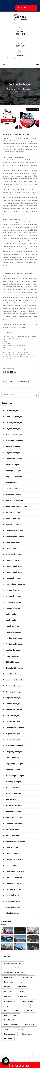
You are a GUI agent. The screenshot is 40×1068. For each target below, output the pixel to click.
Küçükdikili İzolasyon (14, 883)
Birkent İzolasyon (13, 662)
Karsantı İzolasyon (13, 578)
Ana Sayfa (11, 89)
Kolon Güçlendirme (11, 1024)
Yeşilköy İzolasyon (13, 596)
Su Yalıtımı (8, 1039)
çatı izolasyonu (22, 381)
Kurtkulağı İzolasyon (14, 817)
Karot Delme (8, 977)
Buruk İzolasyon (12, 799)
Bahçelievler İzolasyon (15, 566)
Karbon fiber (29, 1024)
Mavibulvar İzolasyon (14, 638)
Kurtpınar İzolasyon (14, 877)
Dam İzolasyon (9, 1034)
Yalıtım (6, 1029)
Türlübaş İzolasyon (13, 782)
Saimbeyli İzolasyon (14, 423)
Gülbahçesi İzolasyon (14, 859)
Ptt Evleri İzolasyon (13, 889)
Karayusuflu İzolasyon (15, 536)
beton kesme (21, 986)
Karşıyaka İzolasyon (14, 632)
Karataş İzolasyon (13, 608)
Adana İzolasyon (24, 89)
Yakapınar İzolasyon (14, 901)
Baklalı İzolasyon (13, 614)
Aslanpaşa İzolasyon (14, 524)
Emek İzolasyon (12, 758)
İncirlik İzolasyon (13, 865)
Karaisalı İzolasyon (13, 560)
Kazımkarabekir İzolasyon (16, 680)
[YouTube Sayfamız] (21, 8)
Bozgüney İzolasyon (14, 752)
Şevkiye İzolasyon (13, 740)
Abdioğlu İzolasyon (13, 471)
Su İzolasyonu (27, 1034)
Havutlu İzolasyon (13, 722)
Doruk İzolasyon (12, 716)
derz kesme (8, 991)
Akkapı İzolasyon (13, 518)
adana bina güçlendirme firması (15, 968)
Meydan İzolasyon (13, 734)
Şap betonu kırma (26, 977)
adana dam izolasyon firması (14, 972)
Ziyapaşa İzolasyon (13, 602)
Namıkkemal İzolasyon (15, 823)
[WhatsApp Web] (5, 1061)
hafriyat (7, 986)
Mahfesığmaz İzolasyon (15, 584)
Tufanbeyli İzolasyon (14, 435)
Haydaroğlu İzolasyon (14, 764)
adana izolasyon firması (12, 963)
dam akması (23, 1006)
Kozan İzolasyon (12, 656)
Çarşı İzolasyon (12, 847)
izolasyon (7, 996)
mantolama (29, 1010)
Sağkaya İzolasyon (13, 895)
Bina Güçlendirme (10, 1015)
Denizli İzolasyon (13, 620)
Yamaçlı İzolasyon (13, 512)
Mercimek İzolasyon (14, 686)
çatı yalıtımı (8, 1006)
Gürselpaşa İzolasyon (14, 530)
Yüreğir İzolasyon (13, 483)
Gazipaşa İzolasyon (13, 489)
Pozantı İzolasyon (13, 704)
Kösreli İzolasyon (13, 770)
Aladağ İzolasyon (13, 447)
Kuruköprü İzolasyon (14, 500)
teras (17, 1010)
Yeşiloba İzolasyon (13, 650)
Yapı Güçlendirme (10, 1020)
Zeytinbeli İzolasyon (14, 787)
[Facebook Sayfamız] (18, 8)
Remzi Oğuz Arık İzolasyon (16, 506)
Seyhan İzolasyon (13, 429)
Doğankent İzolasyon (14, 668)
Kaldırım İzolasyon (13, 494)
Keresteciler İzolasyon (15, 728)
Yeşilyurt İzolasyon (13, 698)
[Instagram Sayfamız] (25, 8)
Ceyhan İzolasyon (13, 453)
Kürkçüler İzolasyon (14, 542)
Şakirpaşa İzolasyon (14, 692)
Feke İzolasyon (12, 411)
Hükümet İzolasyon (13, 811)
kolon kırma (8, 982)
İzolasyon (19, 1029)
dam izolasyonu (27, 1001)
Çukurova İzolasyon (14, 459)
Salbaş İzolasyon (13, 548)
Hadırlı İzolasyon (12, 626)
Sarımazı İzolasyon (13, 590)
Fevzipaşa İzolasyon (14, 805)
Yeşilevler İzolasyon (14, 554)
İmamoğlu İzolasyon (14, 417)
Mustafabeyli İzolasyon (15, 776)
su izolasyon (22, 996)
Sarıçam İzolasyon (13, 793)
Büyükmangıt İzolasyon (15, 841)
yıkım (21, 982)
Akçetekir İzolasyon (14, 477)
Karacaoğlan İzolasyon (15, 871)
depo (6, 1010)
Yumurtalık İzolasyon (14, 441)
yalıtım (10, 381)
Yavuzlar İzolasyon (13, 907)
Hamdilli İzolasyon (13, 674)
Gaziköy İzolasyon (13, 853)
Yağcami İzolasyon (13, 829)
